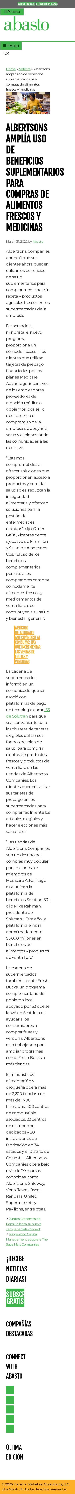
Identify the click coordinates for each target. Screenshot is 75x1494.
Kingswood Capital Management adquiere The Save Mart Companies (27, 1239)
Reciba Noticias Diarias (47, 4)
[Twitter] (10, 1390)
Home (11, 69)
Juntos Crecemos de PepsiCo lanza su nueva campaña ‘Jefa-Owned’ (23, 1224)
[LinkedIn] (10, 1400)
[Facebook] (10, 1429)
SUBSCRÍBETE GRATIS (15, 1297)
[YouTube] (10, 1419)
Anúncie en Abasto (26, 4)
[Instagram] (10, 1409)
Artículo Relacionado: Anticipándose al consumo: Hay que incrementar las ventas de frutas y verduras (28, 644)
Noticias (25, 69)
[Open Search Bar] (6, 53)
